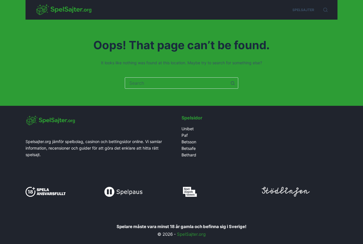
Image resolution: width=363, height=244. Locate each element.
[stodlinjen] (286, 191)
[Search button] (232, 83)
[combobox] (176, 83)
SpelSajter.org (191, 234)
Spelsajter (303, 10)
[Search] (325, 10)
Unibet (188, 128)
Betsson (189, 141)
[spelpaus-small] (123, 191)
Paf (185, 135)
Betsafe (189, 148)
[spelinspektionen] (190, 191)
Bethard (189, 154)
